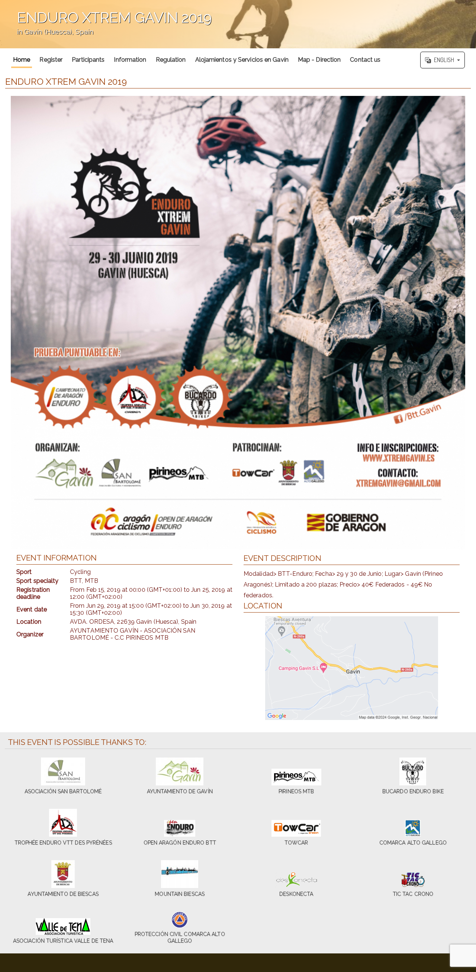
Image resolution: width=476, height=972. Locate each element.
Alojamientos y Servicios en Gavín (242, 59)
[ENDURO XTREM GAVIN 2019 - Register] (238, 322)
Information (130, 59)
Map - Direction (319, 59)
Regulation (171, 59)
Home (21, 59)
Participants (88, 59)
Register (50, 59)
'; (106, 27)
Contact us (365, 59)
